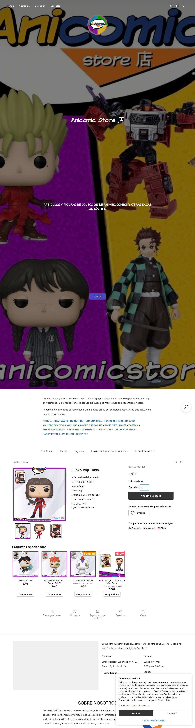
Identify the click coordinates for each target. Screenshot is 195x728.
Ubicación (40, 5)
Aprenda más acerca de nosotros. (134, 705)
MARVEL (47, 420)
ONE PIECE (82, 434)
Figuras (79, 451)
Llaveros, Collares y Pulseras (109, 451)
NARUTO (130, 420)
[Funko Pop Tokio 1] (39, 531)
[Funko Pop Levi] (25, 564)
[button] (139, 513)
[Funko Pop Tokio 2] (56, 531)
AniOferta (47, 451)
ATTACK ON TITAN (125, 429)
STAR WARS (61, 420)
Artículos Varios (144, 451)
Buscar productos (52, 615)
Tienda (10, 5)
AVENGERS (73, 429)
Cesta (143, 615)
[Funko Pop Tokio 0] (22, 531)
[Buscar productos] (186, 407)
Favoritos (120, 615)
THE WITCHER (105, 429)
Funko (63, 451)
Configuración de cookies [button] (153, 720)
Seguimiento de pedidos (97, 617)
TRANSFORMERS (113, 420)
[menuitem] (176, 462)
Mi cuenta (75, 615)
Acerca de (24, 5)
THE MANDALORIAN (54, 429)
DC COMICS (76, 420)
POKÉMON (68, 434)
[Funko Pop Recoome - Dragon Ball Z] (54, 564)
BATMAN (133, 425)
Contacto (55, 5)
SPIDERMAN (88, 429)
